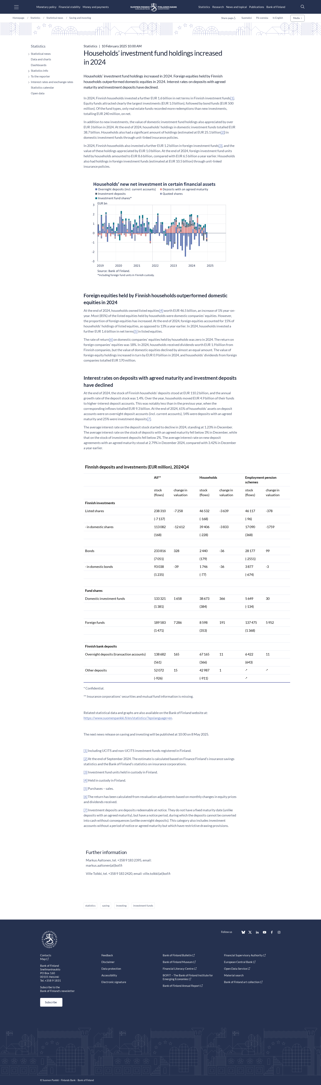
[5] (135, 331)
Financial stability (69, 7)
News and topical (236, 7)
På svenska (262, 17)
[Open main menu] (19, 7)
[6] (111, 339)
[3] (220, 146)
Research (218, 7)
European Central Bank (238, 962)
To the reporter (40, 76)
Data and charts (41, 59)
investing (121, 905)
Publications (256, 7)
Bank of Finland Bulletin (177, 955)
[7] (149, 419)
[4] (161, 310)
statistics (90, 905)
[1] (232, 98)
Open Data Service (235, 968)
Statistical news (54, 17)
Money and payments (96, 7)
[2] (222, 132)
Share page (227, 18)
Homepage (18, 17)
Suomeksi (246, 17)
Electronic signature (113, 982)
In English (278, 17)
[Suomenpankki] (153, 7)
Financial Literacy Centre (178, 968)
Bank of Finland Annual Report (181, 985)
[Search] (301, 6)
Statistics (204, 7)
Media (296, 18)
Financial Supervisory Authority (243, 955)
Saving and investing (80, 17)
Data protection (111, 968)
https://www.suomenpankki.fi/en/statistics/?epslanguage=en (128, 718)
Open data (37, 93)
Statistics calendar (42, 87)
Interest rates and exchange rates (52, 82)
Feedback (107, 955)
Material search (234, 975)
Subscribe (51, 1002)
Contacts (45, 955)
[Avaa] (28, 54)
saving (105, 905)
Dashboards (38, 65)
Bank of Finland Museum (178, 962)
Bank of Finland (275, 7)
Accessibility (109, 975)
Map (43, 959)
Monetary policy (46, 7)
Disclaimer (108, 962)
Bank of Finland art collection (242, 982)
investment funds (143, 905)
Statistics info (39, 70)
